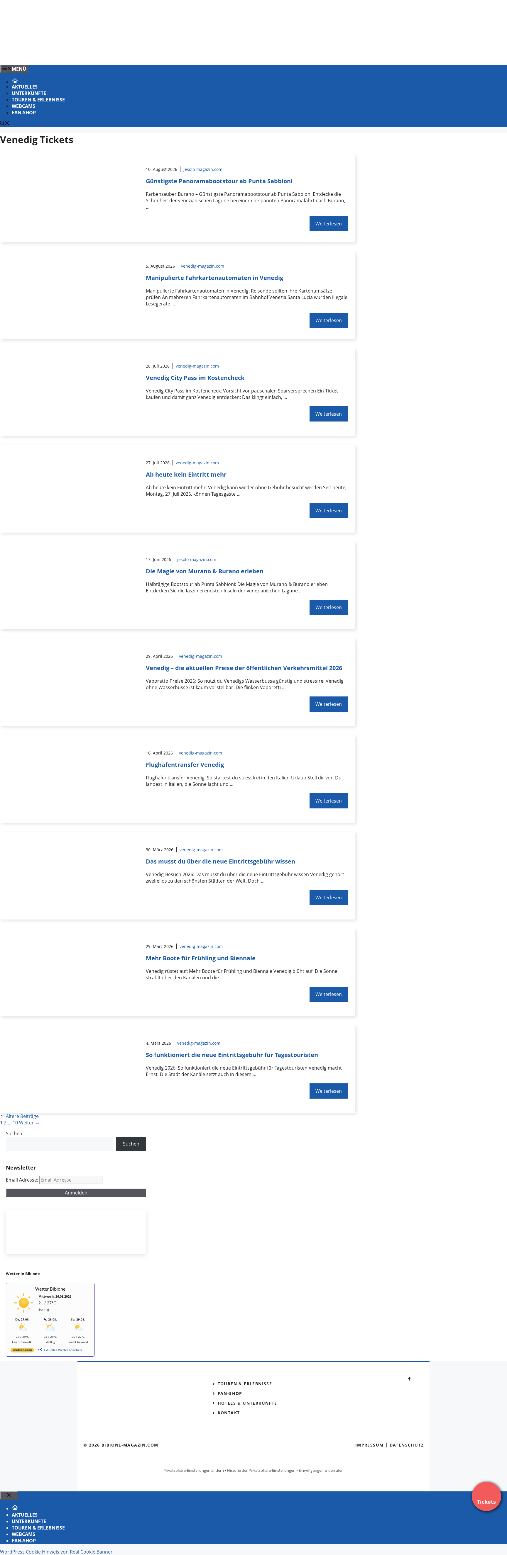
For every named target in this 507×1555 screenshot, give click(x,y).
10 (15, 1122)
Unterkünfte (29, 93)
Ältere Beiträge (22, 1116)
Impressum (369, 1445)
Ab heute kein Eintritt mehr (186, 474)
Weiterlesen (328, 223)
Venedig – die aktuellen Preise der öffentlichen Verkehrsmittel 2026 (244, 668)
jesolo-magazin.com (202, 169)
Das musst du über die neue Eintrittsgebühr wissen (220, 861)
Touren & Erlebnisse (38, 99)
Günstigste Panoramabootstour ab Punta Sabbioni (219, 181)
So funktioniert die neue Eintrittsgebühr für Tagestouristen (232, 1055)
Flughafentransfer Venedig (185, 765)
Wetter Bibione (50, 1289)
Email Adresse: (22, 1180)
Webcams (23, 106)
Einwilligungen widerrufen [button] (321, 1470)
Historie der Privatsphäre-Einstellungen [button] (261, 1470)
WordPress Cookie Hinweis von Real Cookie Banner (56, 1552)
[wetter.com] (22, 1351)
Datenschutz (407, 1445)
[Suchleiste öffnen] (4, 123)
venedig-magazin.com (202, 266)
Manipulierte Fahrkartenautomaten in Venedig (214, 278)
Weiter (29, 1122)
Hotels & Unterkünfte (247, 1403)
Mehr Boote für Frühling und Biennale (201, 958)
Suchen (14, 1133)
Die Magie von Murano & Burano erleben (204, 571)
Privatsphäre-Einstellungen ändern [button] (193, 1470)
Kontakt (229, 1412)
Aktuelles (25, 87)
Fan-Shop (24, 112)
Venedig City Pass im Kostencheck (195, 378)
